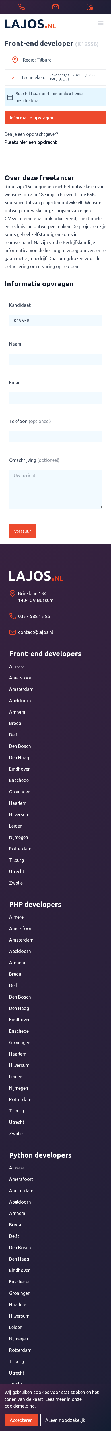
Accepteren (21, 1420)
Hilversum (19, 814)
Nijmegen (18, 837)
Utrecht (16, 871)
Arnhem (17, 712)
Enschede (19, 780)
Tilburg (16, 860)
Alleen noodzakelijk (65, 1420)
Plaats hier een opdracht (31, 142)
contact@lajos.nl (35, 632)
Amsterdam (21, 689)
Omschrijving (34, 460)
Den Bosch (20, 746)
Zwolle (16, 882)
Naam (15, 343)
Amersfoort (21, 677)
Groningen (19, 791)
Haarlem (17, 803)
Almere (16, 666)
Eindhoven (20, 768)
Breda (15, 723)
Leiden (15, 825)
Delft (14, 734)
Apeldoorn (20, 700)
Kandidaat (20, 305)
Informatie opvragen (31, 117)
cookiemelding (20, 1405)
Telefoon (30, 421)
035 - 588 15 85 (34, 616)
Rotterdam (20, 848)
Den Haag (19, 757)
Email (14, 382)
